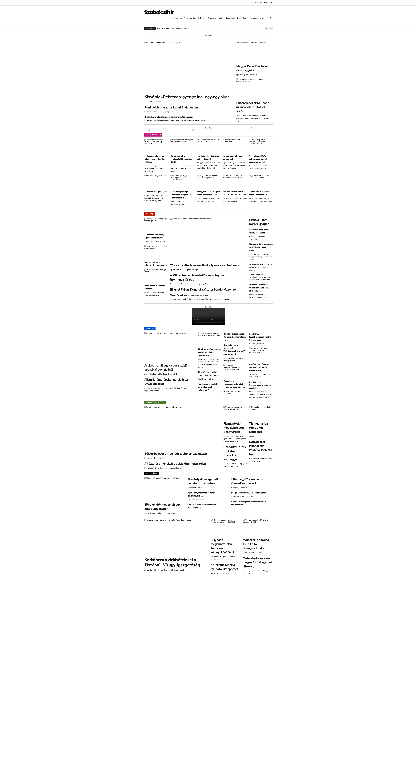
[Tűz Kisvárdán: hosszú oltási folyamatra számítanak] (208, 239)
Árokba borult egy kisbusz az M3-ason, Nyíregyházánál (166, 367)
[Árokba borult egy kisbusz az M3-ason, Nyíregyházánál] (170, 346)
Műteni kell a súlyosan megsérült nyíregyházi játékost (257, 562)
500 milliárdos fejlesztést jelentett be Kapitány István (260, 268)
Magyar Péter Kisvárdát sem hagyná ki (252, 68)
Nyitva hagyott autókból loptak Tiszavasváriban (201, 494)
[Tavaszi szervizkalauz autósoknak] (235, 145)
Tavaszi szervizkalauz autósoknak (232, 157)
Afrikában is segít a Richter (156, 192)
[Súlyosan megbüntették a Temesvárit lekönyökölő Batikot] (226, 527)
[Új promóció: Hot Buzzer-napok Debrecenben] (261, 181)
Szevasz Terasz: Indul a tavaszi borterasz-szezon (234, 193)
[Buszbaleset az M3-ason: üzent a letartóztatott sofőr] (254, 88)
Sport (245, 18)
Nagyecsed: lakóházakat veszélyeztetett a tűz (260, 448)
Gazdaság (212, 18)
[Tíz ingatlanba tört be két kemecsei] (261, 412)
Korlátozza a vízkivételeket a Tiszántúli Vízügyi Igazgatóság (172, 562)
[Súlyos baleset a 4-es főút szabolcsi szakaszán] (182, 427)
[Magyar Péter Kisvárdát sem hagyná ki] (254, 52)
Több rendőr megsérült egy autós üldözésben (162, 506)
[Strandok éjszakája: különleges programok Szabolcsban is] (182, 181)
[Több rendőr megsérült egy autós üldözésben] (165, 488)
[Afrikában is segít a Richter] (156, 181)
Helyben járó (177, 18)
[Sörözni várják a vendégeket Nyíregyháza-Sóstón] (182, 145)
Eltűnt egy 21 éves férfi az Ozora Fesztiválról (248, 481)
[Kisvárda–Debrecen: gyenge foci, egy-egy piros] (189, 67)
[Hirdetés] (165, 130)
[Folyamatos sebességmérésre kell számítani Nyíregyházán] (235, 371)
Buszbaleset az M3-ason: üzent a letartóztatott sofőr (253, 107)
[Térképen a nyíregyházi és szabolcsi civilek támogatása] (209, 339)
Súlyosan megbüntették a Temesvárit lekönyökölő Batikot (224, 546)
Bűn (238, 18)
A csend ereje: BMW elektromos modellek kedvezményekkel (258, 159)
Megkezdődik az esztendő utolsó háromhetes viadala (261, 247)
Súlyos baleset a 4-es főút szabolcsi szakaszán (175, 453)
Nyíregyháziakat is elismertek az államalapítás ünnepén (168, 117)
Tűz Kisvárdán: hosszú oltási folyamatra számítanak (204, 265)
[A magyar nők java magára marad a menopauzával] (208, 181)
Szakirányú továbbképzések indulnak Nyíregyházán (260, 337)
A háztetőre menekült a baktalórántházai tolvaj (175, 463)
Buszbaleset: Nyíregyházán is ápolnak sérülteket (260, 385)
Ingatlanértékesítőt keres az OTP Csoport (208, 157)
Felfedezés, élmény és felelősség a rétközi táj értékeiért (154, 159)
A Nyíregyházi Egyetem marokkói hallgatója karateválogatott (259, 367)
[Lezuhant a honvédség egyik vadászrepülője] (156, 224)
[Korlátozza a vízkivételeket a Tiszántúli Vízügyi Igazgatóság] (176, 537)
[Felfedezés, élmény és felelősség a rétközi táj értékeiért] (156, 145)
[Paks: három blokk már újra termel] (156, 275)
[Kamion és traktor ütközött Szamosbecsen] (156, 251)
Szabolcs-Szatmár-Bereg (194, 18)
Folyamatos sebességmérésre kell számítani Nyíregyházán (234, 384)
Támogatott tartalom (257, 18)
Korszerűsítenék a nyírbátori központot (224, 567)
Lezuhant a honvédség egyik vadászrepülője (173, 28)
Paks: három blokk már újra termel (154, 287)
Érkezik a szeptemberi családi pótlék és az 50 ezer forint (259, 288)
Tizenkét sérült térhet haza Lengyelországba (208, 373)
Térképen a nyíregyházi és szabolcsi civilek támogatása (209, 352)
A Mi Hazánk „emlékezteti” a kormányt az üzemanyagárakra (197, 277)
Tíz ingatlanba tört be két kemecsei (258, 427)
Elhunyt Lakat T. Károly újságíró (259, 222)
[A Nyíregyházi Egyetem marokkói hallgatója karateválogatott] (261, 354)
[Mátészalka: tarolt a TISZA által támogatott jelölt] (258, 527)
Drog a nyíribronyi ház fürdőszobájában (248, 493)
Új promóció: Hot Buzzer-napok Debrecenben (260, 193)
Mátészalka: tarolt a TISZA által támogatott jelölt (256, 544)
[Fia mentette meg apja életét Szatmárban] (235, 412)
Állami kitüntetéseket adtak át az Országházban (166, 381)
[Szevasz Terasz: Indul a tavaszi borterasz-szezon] (235, 181)
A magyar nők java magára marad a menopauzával (208, 193)
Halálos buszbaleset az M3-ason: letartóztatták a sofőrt (234, 337)
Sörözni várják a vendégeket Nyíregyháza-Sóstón (181, 159)
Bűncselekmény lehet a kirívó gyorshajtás (259, 231)
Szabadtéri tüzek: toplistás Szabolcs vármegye (235, 453)
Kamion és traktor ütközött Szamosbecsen (155, 263)
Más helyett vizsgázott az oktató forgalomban (205, 481)
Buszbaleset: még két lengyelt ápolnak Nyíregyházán (207, 387)
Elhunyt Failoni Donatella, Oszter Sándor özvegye (203, 289)
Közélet (221, 18)
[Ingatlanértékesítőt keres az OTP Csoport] (208, 145)
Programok (230, 18)
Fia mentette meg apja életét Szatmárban (233, 427)
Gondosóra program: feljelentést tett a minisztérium (248, 503)
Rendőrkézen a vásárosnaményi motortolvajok (202, 506)
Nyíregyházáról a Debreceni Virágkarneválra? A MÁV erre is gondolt (234, 349)
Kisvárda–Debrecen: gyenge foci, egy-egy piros (187, 97)
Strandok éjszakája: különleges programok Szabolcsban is (180, 195)
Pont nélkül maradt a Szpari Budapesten (171, 107)
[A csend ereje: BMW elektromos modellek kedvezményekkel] (261, 145)
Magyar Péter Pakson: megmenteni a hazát (189, 295)
